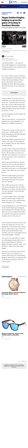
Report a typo (5, 266)
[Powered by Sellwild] (24, 361)
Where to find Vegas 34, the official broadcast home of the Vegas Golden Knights (14, 366)
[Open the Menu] (2, 2)
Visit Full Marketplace (21, 276)
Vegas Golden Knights (7, 13)
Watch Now (23, 2)
